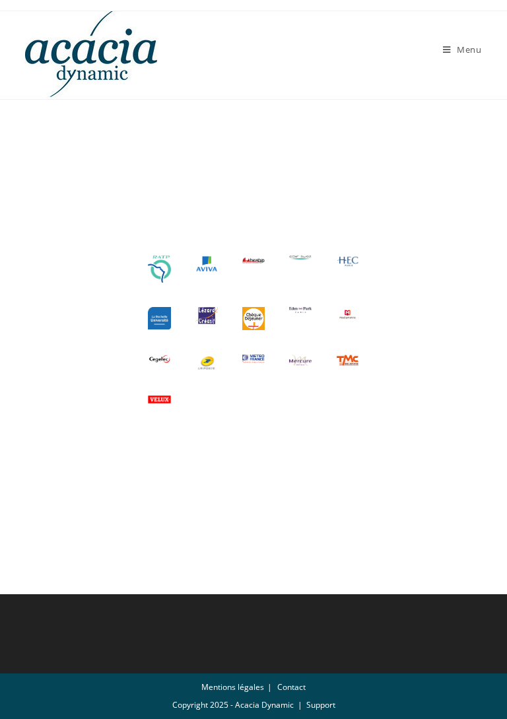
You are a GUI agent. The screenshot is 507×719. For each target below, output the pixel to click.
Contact (291, 687)
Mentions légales (232, 687)
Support (320, 704)
